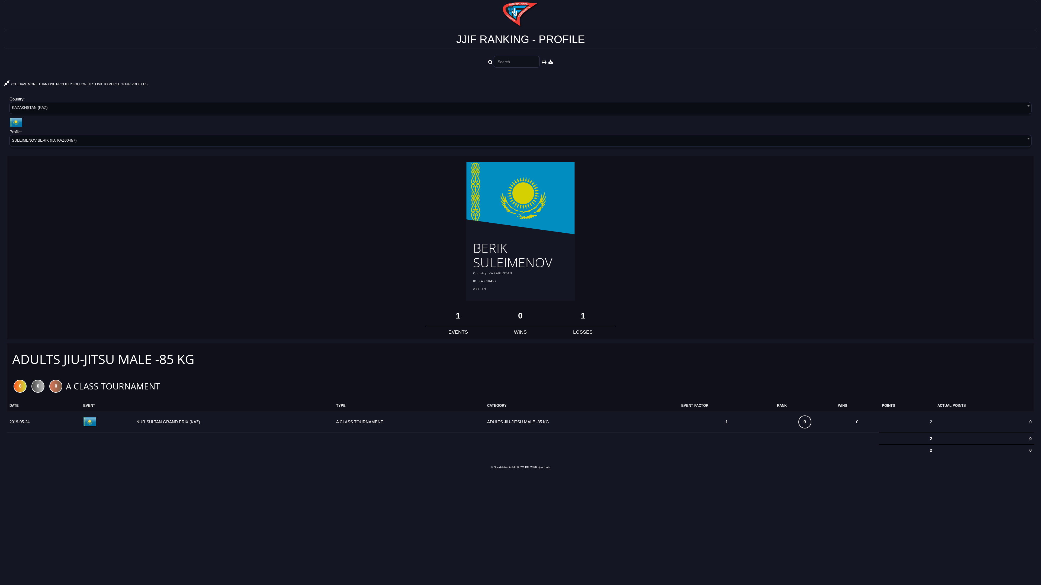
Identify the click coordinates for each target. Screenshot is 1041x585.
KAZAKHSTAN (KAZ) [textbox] (30, 107)
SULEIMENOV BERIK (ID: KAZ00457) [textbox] (44, 140)
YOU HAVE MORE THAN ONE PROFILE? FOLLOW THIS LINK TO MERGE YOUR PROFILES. (79, 84)
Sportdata (544, 467)
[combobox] (520, 109)
